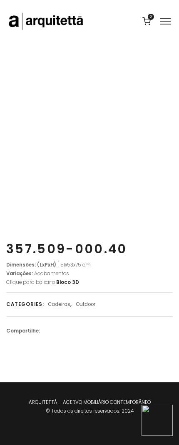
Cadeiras (59, 304)
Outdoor (85, 304)
